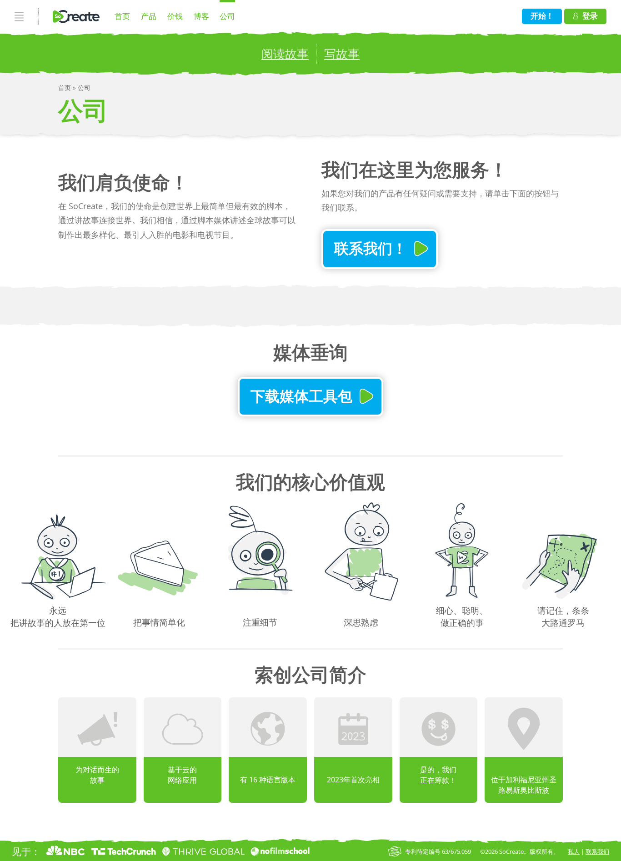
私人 (574, 851)
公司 (227, 16)
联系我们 (597, 851)
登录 (590, 15)
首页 (122, 16)
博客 (201, 16)
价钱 (175, 16)
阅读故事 (285, 53)
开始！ (542, 15)
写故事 (342, 53)
